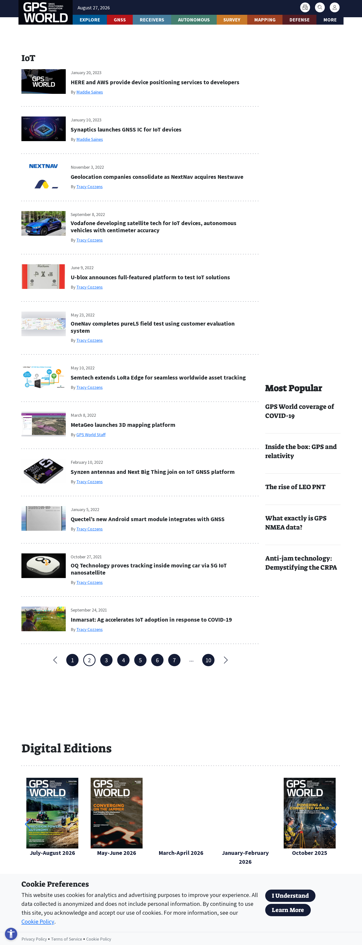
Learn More (288, 910)
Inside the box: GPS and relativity (301, 451)
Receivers (152, 20)
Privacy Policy (34, 939)
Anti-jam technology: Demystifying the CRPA (301, 563)
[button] (334, 824)
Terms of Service (66, 939)
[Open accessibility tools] (11, 934)
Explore (90, 20)
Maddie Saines (89, 92)
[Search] (320, 7)
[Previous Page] (55, 660)
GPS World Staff (90, 434)
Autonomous (194, 20)
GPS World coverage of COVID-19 (299, 411)
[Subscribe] (305, 7)
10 (208, 660)
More (330, 20)
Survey (231, 20)
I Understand (290, 896)
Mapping (265, 20)
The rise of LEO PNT (295, 487)
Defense (299, 20)
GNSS (120, 20)
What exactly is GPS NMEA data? (296, 522)
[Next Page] (225, 660)
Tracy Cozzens (89, 186)
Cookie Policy (37, 921)
